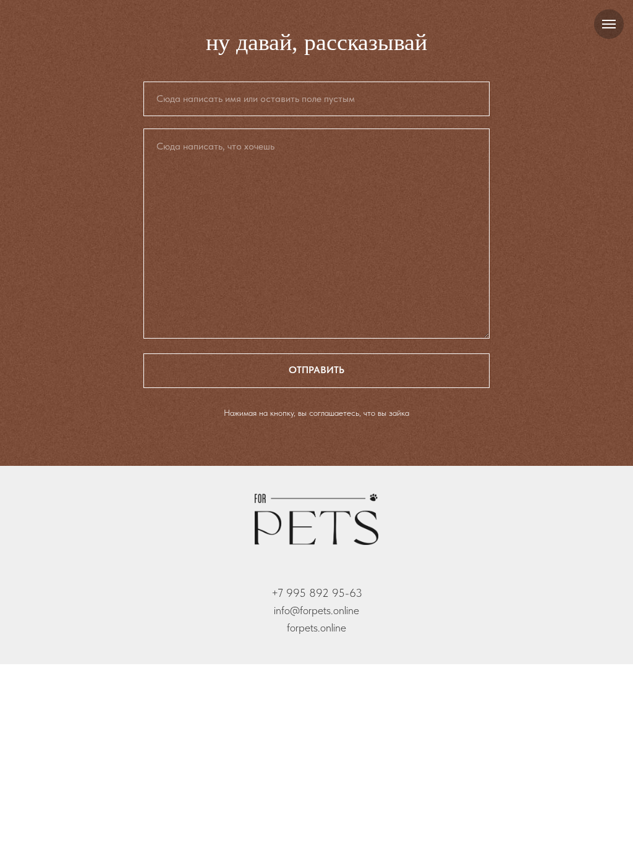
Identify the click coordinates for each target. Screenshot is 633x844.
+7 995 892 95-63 (316, 592)
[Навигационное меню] (609, 24)
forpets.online (316, 627)
